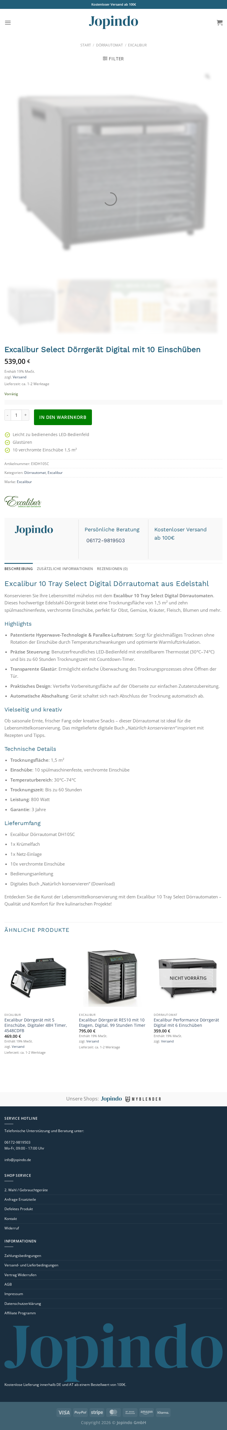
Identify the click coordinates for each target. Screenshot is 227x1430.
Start (85, 45)
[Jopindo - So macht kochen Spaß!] (113, 22)
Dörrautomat (109, 45)
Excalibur (137, 45)
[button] (7, 22)
